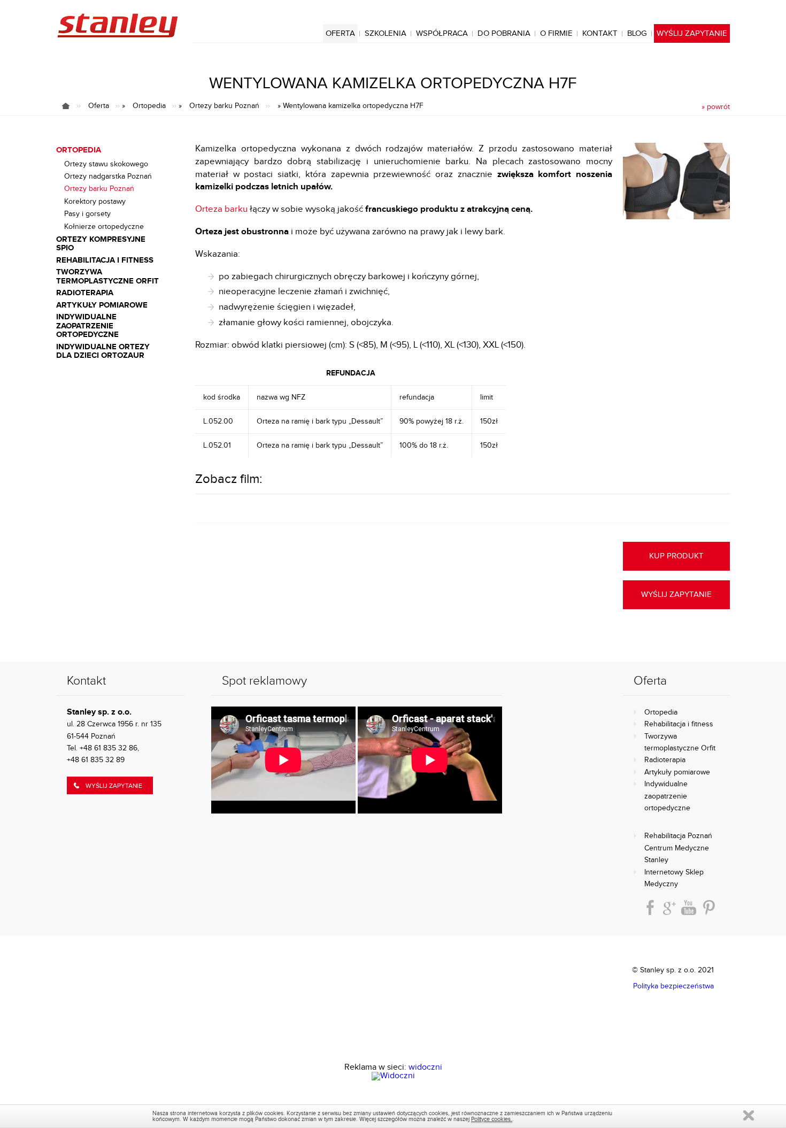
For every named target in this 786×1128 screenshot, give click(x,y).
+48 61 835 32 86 (108, 748)
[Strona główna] (71, 106)
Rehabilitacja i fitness (678, 724)
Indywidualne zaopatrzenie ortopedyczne (667, 796)
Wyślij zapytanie (114, 785)
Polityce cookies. (491, 1119)
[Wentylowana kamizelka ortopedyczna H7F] (676, 182)
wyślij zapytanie (676, 594)
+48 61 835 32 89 (96, 760)
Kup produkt (676, 556)
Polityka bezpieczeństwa (673, 986)
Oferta (98, 106)
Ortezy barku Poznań (224, 106)
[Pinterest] (709, 907)
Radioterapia (664, 760)
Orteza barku (221, 209)
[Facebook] (650, 907)
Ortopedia (149, 106)
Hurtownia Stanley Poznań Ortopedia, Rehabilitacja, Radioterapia (117, 25)
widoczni (425, 1067)
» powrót (716, 107)
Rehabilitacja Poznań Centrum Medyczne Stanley (678, 848)
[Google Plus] (669, 907)
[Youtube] (689, 907)
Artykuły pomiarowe (677, 772)
